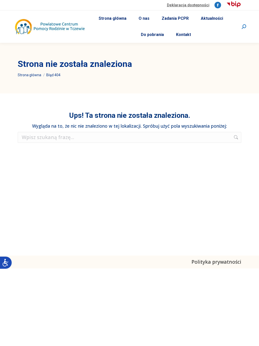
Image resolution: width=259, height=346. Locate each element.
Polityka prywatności (216, 261)
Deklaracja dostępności (188, 5)
